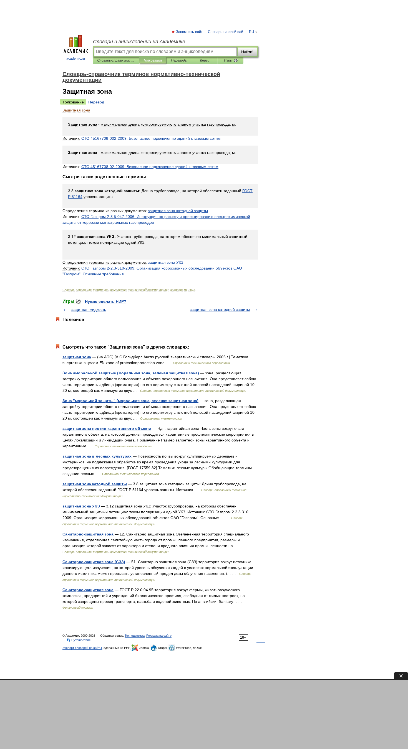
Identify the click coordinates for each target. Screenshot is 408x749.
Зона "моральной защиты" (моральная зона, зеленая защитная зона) (130, 400)
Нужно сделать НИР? (105, 301)
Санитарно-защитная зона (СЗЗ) (93, 562)
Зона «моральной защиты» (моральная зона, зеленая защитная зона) (130, 373)
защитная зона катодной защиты (220, 309)
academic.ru (75, 58)
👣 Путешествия (78, 640)
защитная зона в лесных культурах (97, 456)
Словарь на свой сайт (226, 32)
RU (251, 32)
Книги (205, 60)
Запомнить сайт (190, 32)
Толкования (152, 60)
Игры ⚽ (231, 60)
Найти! (247, 52)
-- (151, 138)
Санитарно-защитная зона (88, 534)
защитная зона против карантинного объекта (106, 428)
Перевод (96, 102)
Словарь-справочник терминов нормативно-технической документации (116, 60)
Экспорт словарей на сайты (82, 647)
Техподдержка (135, 635)
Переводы (179, 60)
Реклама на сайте (159, 635)
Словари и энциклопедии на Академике (139, 41)
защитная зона (76, 357)
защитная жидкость (88, 309)
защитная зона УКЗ (81, 506)
